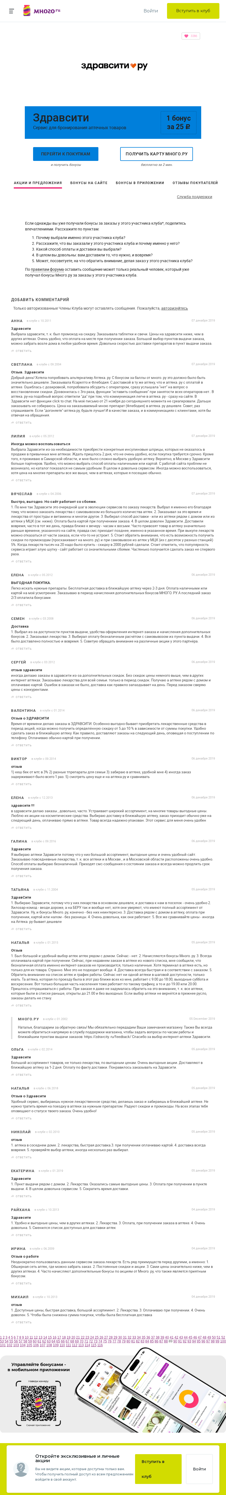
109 (56, 1345)
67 (67, 1341)
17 (59, 1337)
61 (39, 1341)
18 (64, 1337)
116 (100, 1345)
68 (72, 1341)
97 (208, 1341)
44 (186, 1337)
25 (97, 1337)
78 (119, 1341)
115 (93, 1345)
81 (133, 1341)
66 (63, 1341)
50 (214, 1337)
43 (181, 1337)
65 (58, 1341)
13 (40, 1337)
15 (50, 1337)
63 (49, 1341)
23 (87, 1337)
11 (31, 1337)
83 (142, 1341)
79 (124, 1341)
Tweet (209, 351)
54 (7, 1341)
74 (100, 1341)
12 (36, 1337)
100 (223, 1341)
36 (148, 1337)
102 (9, 1345)
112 (74, 1345)
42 (176, 1337)
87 (161, 1341)
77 (114, 1341)
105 (29, 1345)
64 (53, 1341)
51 (218, 1337)
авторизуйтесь (174, 308)
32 (129, 1337)
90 (175, 1341)
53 (2, 1341)
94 (194, 1341)
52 (223, 1337)
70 (82, 1341)
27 (106, 1337)
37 (153, 1337)
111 (68, 1345)
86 (156, 1341)
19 (69, 1337)
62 (44, 1341)
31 (125, 1337)
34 (139, 1337)
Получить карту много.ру (156, 154)
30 (120, 1337)
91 (180, 1341)
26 (101, 1337)
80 (128, 1341)
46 (195, 1337)
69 (77, 1341)
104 (23, 1345)
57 (21, 1341)
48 (204, 1337)
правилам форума (47, 269)
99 (217, 1341)
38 (158, 1337)
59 (30, 1341)
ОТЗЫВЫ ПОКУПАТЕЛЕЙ (195, 183)
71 (86, 1341)
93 (189, 1341)
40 (167, 1337)
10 (27, 1337)
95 (199, 1341)
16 (55, 1337)
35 (144, 1337)
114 (87, 1345)
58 (25, 1341)
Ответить (24, 350)
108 (49, 1345)
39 (162, 1337)
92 (185, 1341)
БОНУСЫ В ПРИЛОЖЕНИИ (140, 183)
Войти (151, 11)
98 (213, 1341)
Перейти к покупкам (65, 154)
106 (36, 1345)
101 (3, 1345)
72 (91, 1341)
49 (209, 1337)
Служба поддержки (194, 196)
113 (81, 1345)
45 (190, 1337)
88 (166, 1341)
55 (11, 1341)
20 (73, 1337)
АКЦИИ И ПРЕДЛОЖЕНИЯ (38, 183)
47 (200, 1337)
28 (111, 1337)
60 (35, 1341)
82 (138, 1341)
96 (203, 1341)
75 (105, 1341)
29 (115, 1337)
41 (172, 1337)
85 (152, 1341)
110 (62, 1345)
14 (45, 1337)
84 (147, 1341)
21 (78, 1337)
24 (92, 1337)
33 (134, 1337)
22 (83, 1337)
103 (16, 1345)
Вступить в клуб (193, 10)
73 (96, 1341)
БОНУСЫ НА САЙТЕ (88, 183)
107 (42, 1345)
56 (16, 1341)
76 (110, 1341)
